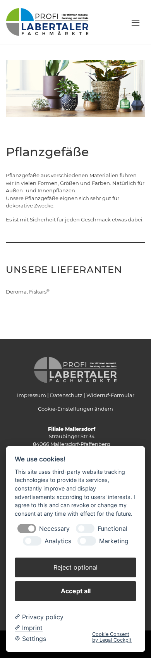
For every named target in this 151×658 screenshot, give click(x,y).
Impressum (31, 395)
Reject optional (75, 567)
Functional (112, 528)
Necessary (54, 528)
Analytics (58, 541)
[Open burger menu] (135, 22)
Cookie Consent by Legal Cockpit (112, 637)
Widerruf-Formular (110, 395)
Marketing (114, 541)
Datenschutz (66, 395)
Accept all (76, 591)
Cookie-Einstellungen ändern (75, 409)
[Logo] (47, 21)
